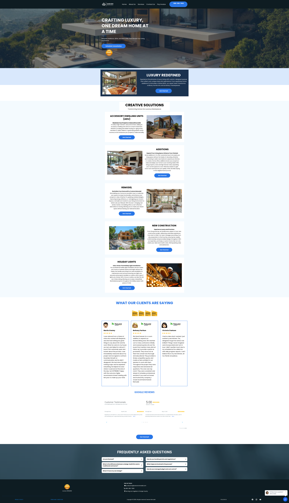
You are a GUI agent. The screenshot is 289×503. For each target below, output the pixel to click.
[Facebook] (252, 499)
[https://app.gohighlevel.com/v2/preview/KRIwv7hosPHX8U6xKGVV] (67, 487)
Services (141, 4)
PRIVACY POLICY (19, 499)
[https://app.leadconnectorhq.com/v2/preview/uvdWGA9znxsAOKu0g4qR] (107, 4)
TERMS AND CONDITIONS (56, 499)
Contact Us (150, 4)
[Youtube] (260, 499)
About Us (132, 4)
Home (124, 4)
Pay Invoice (161, 4)
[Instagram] (256, 499)
